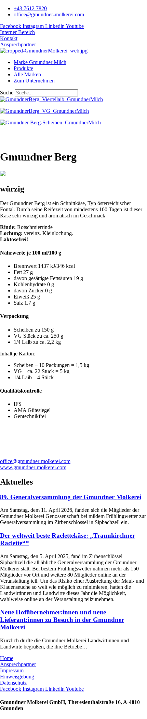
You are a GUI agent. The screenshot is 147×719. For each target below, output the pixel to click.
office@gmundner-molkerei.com (35, 461)
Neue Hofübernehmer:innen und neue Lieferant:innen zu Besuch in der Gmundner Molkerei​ (62, 620)
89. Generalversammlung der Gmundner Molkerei (70, 497)
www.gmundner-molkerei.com (33, 467)
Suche (6, 92)
